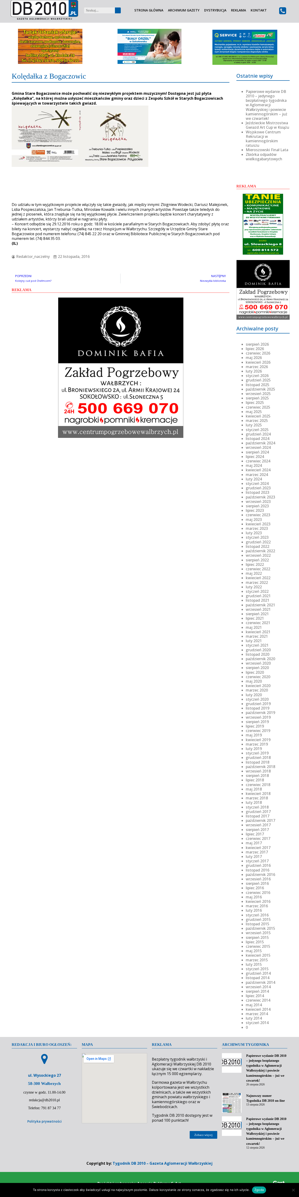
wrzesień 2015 (258, 932)
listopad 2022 (257, 546)
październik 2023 (260, 497)
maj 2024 (254, 465)
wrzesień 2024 (258, 447)
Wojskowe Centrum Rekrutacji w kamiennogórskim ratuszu (263, 138)
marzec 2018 (257, 798)
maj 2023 (254, 519)
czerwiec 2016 (258, 892)
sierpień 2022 (257, 560)
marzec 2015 (257, 960)
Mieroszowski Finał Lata (267, 149)
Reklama (238, 10)
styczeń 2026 (257, 375)
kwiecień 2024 (258, 469)
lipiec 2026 (255, 348)
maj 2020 (254, 681)
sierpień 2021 (257, 613)
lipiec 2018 (255, 780)
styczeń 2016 (257, 915)
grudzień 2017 (258, 811)
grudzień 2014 (258, 973)
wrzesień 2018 (258, 771)
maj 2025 (254, 411)
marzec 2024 (257, 474)
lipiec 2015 (255, 941)
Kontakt (259, 10)
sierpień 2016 (257, 883)
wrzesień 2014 (258, 986)
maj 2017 (254, 843)
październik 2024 (260, 443)
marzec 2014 (257, 1013)
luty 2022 (254, 586)
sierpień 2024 (257, 452)
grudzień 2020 (258, 649)
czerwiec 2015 (258, 946)
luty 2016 (254, 910)
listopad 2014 (257, 977)
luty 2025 (254, 425)
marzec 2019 (257, 744)
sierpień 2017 (257, 829)
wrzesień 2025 (258, 393)
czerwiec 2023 (258, 514)
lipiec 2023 (255, 510)
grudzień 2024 (258, 434)
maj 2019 (254, 735)
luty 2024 (254, 479)
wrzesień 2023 (258, 501)
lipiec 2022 (255, 564)
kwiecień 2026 (258, 362)
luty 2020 (254, 694)
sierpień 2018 (257, 775)
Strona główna (148, 10)
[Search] (118, 10)
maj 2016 (254, 897)
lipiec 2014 (255, 995)
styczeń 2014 (257, 1022)
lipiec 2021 (255, 618)
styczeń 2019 (257, 753)
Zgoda (259, 1190)
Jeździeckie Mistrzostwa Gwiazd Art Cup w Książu (267, 125)
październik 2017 (260, 820)
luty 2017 (254, 856)
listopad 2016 (257, 870)
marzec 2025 (257, 420)
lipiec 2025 (255, 402)
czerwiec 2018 (258, 784)
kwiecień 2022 (258, 577)
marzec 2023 (257, 528)
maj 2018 (254, 789)
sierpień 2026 (257, 344)
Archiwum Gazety (183, 10)
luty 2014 (254, 1018)
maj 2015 (254, 950)
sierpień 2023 (257, 506)
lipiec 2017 (255, 834)
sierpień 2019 (257, 721)
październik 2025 (260, 389)
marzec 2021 (257, 636)
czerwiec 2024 (258, 461)
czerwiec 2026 (258, 353)
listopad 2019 (257, 708)
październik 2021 (260, 605)
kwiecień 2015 (258, 955)
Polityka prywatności (44, 1121)
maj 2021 (254, 627)
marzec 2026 (257, 366)
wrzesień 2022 (258, 555)
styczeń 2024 (257, 483)
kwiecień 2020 (258, 685)
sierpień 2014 (257, 991)
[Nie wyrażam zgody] (293, 1190)
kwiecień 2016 (258, 901)
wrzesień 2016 (258, 879)
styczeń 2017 (257, 861)
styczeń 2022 (257, 591)
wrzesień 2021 (258, 609)
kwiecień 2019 (258, 739)
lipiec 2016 (255, 887)
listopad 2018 (257, 762)
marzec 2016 (257, 905)
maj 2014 (254, 1004)
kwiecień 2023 (258, 524)
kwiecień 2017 (258, 847)
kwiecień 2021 (258, 631)
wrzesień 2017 (258, 824)
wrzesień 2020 (258, 663)
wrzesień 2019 (258, 717)
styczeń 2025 (257, 429)
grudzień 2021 (258, 595)
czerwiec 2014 (258, 1000)
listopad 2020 (257, 654)
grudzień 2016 (258, 865)
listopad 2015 (257, 923)
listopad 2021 (257, 600)
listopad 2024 (257, 438)
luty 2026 (254, 371)
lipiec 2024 (255, 456)
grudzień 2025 (258, 380)
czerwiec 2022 (258, 568)
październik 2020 (260, 658)
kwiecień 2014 (258, 1009)
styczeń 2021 (257, 645)
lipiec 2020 (255, 672)
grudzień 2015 (258, 919)
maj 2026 (254, 357)
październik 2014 (260, 982)
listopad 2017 (257, 816)
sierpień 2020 (257, 667)
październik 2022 (260, 550)
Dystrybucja (215, 10)
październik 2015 (260, 928)
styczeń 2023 (257, 537)
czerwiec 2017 (258, 838)
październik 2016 (260, 874)
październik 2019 (260, 712)
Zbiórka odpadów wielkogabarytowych (264, 156)
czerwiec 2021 (258, 622)
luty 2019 (254, 748)
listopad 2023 (257, 492)
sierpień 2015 (257, 937)
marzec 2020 (257, 690)
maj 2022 (254, 573)
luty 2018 (254, 802)
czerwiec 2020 (258, 676)
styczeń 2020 (257, 699)
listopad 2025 (257, 384)
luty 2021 (254, 640)
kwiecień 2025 (258, 416)
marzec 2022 (257, 582)
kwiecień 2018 (258, 793)
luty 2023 (254, 532)
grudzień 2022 (258, 542)
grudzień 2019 (258, 703)
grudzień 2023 (258, 488)
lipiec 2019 (255, 726)
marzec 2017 (257, 852)
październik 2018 (260, 766)
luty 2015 (254, 964)
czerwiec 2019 (258, 730)
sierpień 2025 (257, 398)
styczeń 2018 (257, 807)
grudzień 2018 (258, 757)
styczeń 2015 (257, 968)
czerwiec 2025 (258, 407)
